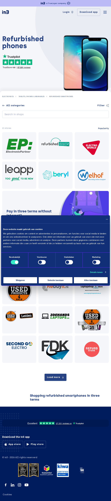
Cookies (7, 494)
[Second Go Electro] (19, 349)
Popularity (103, 128)
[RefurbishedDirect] (55, 145)
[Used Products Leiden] (19, 319)
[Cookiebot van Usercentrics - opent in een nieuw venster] (96, 219)
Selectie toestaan (56, 280)
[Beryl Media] (55, 175)
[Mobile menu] (105, 12)
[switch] (42, 262)
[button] (55, 3)
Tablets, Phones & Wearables (32, 96)
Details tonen (96, 272)
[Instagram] (19, 484)
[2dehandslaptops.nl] (55, 319)
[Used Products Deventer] (92, 319)
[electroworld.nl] (92, 145)
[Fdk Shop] (55, 349)
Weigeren (20, 280)
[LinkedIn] (12, 484)
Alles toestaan (90, 280)
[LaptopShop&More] (92, 290)
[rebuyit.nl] (55, 290)
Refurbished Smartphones (61, 96)
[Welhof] (92, 175)
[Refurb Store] (92, 349)
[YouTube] (26, 484)
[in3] (10, 12)
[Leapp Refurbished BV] (19, 175)
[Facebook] (5, 484)
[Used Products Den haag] (19, 290)
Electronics (8, 96)
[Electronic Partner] (19, 145)
